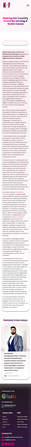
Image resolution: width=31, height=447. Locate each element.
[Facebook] (3, 444)
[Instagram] (6, 444)
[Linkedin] (9, 444)
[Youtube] (13, 444)
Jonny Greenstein (13, 376)
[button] (27, 5)
